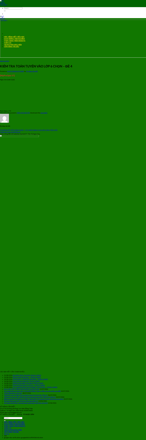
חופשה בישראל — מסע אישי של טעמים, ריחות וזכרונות (30, 379)
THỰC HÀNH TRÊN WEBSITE (14, 426)
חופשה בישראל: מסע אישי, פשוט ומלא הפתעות (28, 383)
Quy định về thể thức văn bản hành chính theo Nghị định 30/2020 (26, 403)
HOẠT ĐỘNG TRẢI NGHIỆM (14, 424)
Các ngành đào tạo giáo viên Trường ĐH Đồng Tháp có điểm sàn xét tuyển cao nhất (32, 391)
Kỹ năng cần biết (32, 71)
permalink (44, 113)
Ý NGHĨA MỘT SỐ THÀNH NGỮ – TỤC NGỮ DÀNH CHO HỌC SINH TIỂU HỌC (29, 130)
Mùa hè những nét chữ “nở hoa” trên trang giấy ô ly (21, 401)
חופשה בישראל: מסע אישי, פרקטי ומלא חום (27, 375)
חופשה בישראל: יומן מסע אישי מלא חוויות (26, 381)
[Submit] (5, 420)
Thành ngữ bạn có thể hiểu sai (10, 132)
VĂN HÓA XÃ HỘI (4, 61)
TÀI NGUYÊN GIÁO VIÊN (13, 430)
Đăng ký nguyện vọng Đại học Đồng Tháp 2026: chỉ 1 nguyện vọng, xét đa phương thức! (34, 399)
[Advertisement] (59, 96)
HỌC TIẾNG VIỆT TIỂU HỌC (14, 422)
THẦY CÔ (7, 428)
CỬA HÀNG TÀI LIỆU (11, 432)
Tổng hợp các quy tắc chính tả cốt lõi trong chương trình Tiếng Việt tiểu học (30, 397)
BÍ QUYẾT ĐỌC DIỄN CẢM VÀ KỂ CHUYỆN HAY (21, 389)
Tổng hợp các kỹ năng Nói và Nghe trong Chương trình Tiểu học (26, 395)
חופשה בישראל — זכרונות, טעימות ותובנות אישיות (29, 385)
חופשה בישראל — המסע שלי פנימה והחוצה (27, 377)
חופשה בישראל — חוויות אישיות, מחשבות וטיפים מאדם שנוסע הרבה (35, 387)
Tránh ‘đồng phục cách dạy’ (13, 393)
